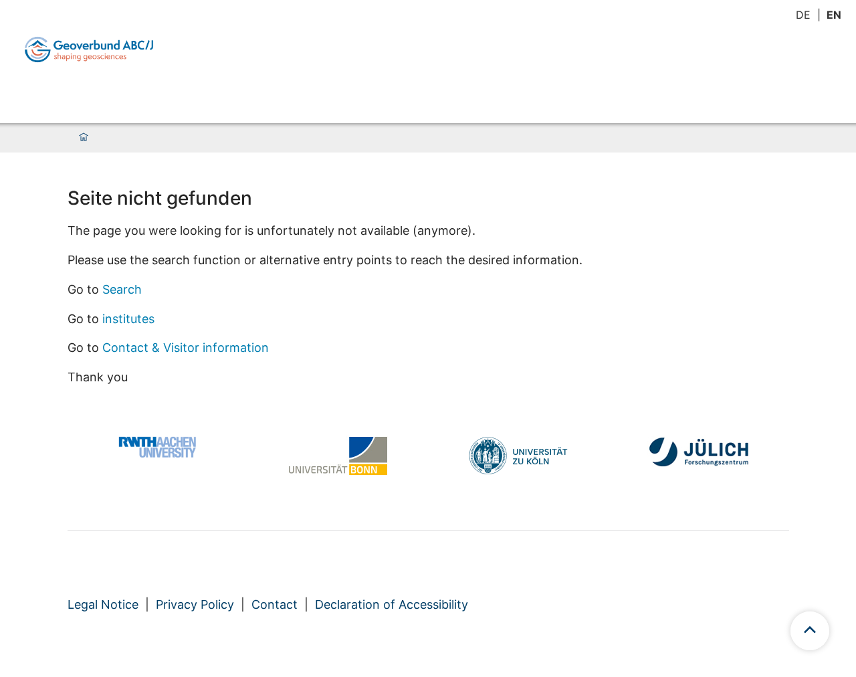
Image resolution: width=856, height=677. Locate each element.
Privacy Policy (195, 604)
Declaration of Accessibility (391, 604)
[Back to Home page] (89, 50)
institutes (128, 319)
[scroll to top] (809, 630)
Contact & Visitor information (185, 348)
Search (122, 289)
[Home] (84, 137)
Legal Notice (103, 604)
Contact (274, 604)
